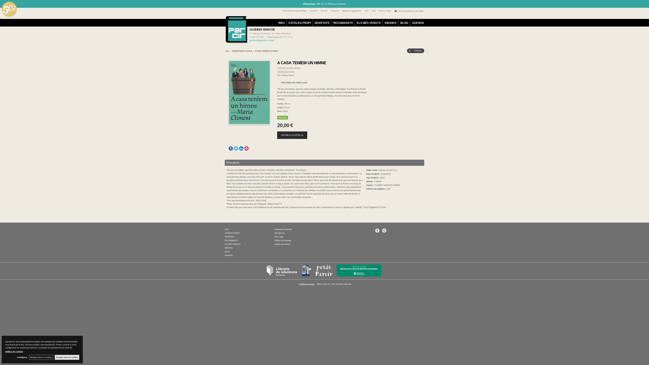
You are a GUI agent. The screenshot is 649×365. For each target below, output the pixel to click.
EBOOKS (390, 22)
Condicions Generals (283, 229)
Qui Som (313, 11)
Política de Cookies (282, 244)
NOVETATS (322, 22)
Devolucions (280, 233)
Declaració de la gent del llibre (294, 11)
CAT (366, 11)
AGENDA (418, 22)
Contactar (335, 11)
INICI (282, 22)
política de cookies (14, 351)
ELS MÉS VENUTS (369, 22)
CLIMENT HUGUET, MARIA (288, 68)
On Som (324, 11)
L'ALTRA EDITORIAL (285, 72)
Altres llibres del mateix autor (294, 82)
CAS (374, 11)
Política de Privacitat (283, 240)
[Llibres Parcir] (308, 42)
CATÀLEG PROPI (300, 22)
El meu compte (385, 11)
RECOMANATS (343, 22)
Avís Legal (279, 237)
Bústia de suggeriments (352, 11)
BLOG (404, 22)
